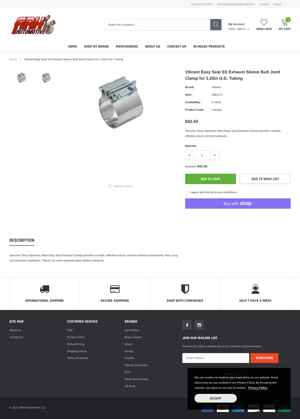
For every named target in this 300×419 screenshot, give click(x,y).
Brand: (189, 87)
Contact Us (176, 46)
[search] (215, 24)
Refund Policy (76, 344)
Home (72, 46)
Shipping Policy (77, 351)
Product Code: (194, 109)
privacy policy (257, 387)
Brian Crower (133, 337)
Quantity (190, 145)
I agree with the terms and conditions (213, 192)
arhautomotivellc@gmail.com (236, 4)
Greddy (129, 358)
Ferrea (129, 351)
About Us (152, 46)
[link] (22, 77)
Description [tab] (21, 240)
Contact (264, 4)
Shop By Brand (96, 46)
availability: (193, 102)
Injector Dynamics (136, 365)
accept (215, 398)
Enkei (128, 344)
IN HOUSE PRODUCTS (209, 46)
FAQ (69, 330)
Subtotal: (190, 166)
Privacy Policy (76, 337)
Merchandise (127, 46)
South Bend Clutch (137, 379)
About (277, 4)
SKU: (188, 94)
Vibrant (216, 87)
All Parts (130, 386)
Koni (128, 372)
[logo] (33, 24)
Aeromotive (132, 330)
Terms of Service (78, 358)
